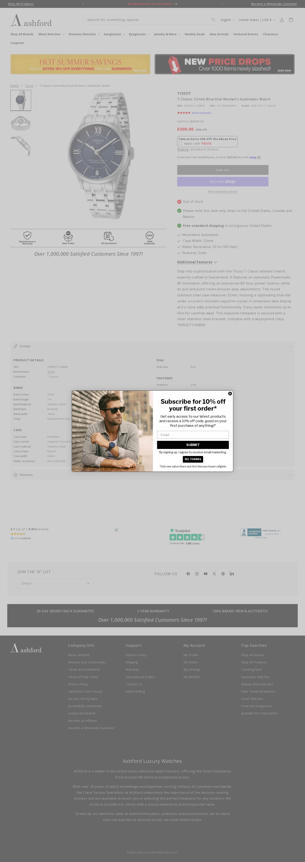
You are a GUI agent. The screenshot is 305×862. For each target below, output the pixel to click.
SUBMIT (193, 445)
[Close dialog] (230, 393)
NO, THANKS (193, 459)
